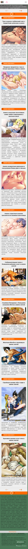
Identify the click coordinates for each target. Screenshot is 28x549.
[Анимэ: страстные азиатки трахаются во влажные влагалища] (13, 227)
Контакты (12, 531)
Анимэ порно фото (9, 17)
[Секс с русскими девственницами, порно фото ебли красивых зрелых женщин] (2, 2)
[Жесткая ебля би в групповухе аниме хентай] (13, 355)
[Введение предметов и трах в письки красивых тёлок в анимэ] (13, 80)
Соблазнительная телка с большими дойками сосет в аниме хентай (14, 264)
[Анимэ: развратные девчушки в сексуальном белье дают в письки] (13, 180)
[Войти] (6, 2)
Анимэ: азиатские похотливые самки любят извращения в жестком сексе (13, 114)
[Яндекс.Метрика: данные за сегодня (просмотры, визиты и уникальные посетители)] (21, 546)
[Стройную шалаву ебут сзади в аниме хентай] (13, 404)
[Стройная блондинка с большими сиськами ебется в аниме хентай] (13, 315)
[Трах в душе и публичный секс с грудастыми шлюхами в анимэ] (13, 35)
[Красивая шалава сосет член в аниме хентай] (13, 460)
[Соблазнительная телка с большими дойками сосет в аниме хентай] (13, 277)
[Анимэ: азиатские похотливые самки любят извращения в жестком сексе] (13, 128)
